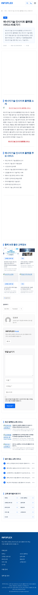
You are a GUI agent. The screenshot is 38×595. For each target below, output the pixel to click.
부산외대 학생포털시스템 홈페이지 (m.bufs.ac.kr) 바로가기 (19, 482)
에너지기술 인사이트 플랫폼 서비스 (19, 141)
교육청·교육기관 (6, 556)
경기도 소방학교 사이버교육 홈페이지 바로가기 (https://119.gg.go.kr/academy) (23, 445)
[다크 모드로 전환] (31, 3)
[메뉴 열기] (35, 3)
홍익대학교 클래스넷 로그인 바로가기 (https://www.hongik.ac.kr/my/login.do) (19, 468)
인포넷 (15, 318)
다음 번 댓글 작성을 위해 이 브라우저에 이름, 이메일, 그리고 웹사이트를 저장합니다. (19, 400)
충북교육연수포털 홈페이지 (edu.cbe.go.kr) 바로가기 (19, 477)
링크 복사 (6, 308)
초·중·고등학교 (24, 553)
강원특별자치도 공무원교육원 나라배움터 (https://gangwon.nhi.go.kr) (22, 435)
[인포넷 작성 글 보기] (8, 320)
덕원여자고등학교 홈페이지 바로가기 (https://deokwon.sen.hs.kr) (22, 426)
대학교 (3, 553)
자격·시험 (4, 562)
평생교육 (22, 559)
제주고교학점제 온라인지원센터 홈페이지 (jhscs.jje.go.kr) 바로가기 (19, 463)
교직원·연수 (23, 562)
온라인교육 (5, 559)
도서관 (3, 564)
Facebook (15, 308)
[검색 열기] (27, 3)
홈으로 (8, 341)
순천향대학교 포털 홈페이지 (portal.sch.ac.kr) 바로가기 (19, 473)
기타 (5, 11)
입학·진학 (22, 556)
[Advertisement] (19, 73)
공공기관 (7, 298)
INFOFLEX (7, 537)
